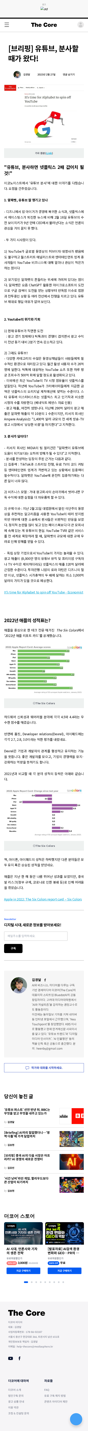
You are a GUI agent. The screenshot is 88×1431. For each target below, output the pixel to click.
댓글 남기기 (69, 74)
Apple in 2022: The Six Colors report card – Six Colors (43, 899)
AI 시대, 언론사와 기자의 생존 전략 (22, 1251)
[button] (26, 1282)
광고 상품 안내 (16, 1401)
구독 (13, 948)
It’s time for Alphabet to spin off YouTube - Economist (43, 592)
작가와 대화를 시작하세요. (47, 1068)
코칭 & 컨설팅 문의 (18, 1413)
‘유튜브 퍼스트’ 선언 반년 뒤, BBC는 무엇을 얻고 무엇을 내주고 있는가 (27, 1111)
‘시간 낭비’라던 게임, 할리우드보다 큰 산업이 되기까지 (26, 1180)
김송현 (11, 1145)
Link (49, 153)
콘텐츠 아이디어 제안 (56, 1401)
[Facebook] (45, 980)
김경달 (26, 74)
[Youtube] (10, 1358)
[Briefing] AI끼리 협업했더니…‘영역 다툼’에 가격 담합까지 (27, 1134)
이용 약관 (13, 1407)
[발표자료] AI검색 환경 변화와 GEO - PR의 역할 (63, 1251)
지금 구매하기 (23, 1270)
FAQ (46, 1390)
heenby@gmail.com (49, 1048)
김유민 (11, 1167)
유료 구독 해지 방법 (55, 1396)
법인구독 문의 (16, 1396)
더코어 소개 (14, 1390)
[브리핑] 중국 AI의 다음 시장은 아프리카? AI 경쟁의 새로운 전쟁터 (27, 1157)
